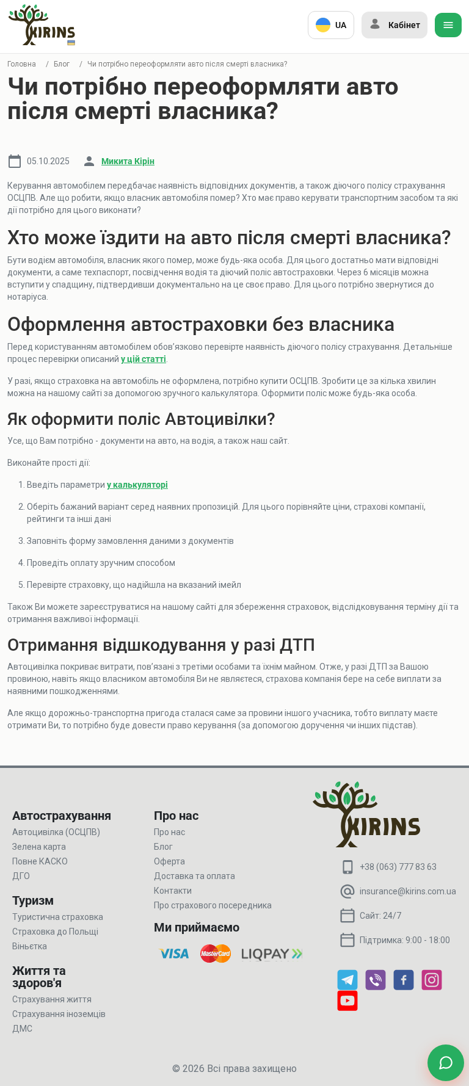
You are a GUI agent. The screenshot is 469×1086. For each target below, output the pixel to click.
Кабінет (404, 25)
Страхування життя (52, 999)
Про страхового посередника (213, 905)
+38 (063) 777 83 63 (398, 867)
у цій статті (143, 359)
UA (340, 25)
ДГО (21, 876)
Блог (62, 64)
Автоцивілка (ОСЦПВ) (56, 832)
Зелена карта (39, 847)
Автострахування (61, 815)
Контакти (173, 891)
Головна (21, 64)
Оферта (169, 861)
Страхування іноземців (59, 1014)
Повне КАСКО (40, 861)
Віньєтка (29, 946)
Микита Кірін (128, 161)
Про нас (169, 832)
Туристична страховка (57, 917)
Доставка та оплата (194, 876)
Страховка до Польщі (55, 931)
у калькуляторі (137, 485)
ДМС (22, 1029)
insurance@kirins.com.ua (408, 891)
